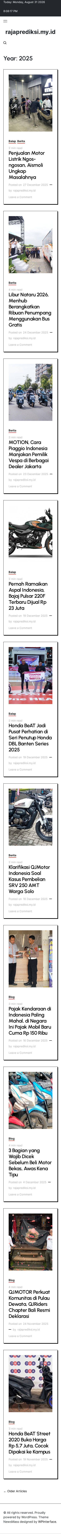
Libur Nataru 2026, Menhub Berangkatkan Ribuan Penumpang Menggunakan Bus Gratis (30, 309)
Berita (21, 141)
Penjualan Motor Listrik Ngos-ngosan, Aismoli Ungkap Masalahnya (27, 165)
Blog (12, 997)
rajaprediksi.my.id (30, 32)
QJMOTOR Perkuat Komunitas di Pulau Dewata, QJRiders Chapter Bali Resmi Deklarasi (29, 1304)
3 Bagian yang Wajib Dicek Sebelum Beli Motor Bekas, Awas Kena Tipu (30, 1162)
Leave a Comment (20, 197)
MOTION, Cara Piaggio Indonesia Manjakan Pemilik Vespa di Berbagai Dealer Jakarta (29, 454)
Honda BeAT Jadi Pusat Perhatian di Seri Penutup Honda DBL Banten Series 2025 (30, 737)
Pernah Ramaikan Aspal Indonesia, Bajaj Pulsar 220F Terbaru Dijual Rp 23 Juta (28, 596)
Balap (12, 141)
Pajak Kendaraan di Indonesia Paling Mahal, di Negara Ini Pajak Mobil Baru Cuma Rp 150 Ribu (30, 1021)
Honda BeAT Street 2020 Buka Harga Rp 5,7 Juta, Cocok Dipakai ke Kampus (29, 1442)
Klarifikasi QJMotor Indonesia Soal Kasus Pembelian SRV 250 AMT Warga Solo (29, 879)
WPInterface (47, 1521)
